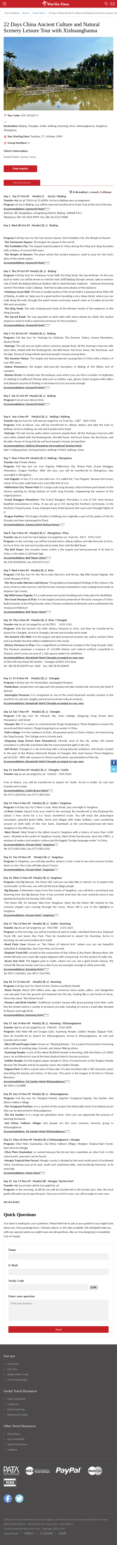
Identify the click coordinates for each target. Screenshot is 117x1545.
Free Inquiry (20, 168)
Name (12, 1249)
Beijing (23, 126)
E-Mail (13, 1265)
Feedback (12, 1450)
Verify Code (16, 1280)
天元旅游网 (46, 1533)
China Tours (38, 13)
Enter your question (21, 1296)
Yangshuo (101, 126)
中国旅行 (29, 1533)
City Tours (12, 1369)
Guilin (43, 126)
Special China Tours (17, 1444)
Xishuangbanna (85, 126)
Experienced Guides (17, 1414)
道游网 (62, 1533)
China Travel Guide (17, 1380)
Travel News (13, 1434)
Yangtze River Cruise (17, 1374)
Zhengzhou (10, 130)
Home (25, 13)
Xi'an (72, 126)
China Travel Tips (16, 1409)
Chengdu (33, 126)
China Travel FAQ (16, 1399)
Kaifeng (52, 126)
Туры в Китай (11, 1533)
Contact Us (13, 1404)
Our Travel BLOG (16, 1439)
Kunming (63, 126)
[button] (58, 4)
